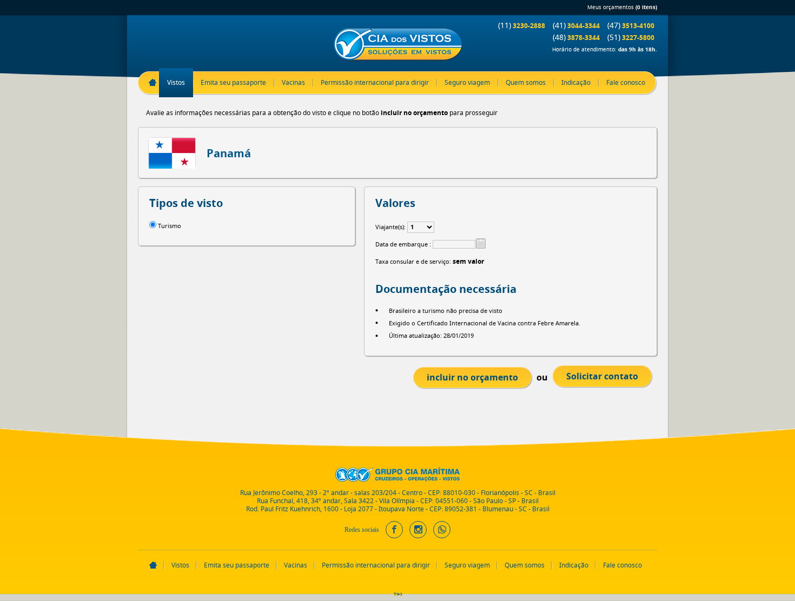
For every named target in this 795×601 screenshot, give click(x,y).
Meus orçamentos (622, 7)
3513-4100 (630, 25)
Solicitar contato (602, 376)
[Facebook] (394, 533)
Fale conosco (625, 82)
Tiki (398, 597)
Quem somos (526, 82)
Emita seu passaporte (233, 82)
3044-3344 (576, 25)
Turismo (169, 226)
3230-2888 (521, 25)
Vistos (176, 82)
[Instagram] (418, 533)
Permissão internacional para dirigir (375, 82)
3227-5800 (630, 37)
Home (152, 82)
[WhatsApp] (442, 533)
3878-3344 (576, 37)
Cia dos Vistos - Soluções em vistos (397, 45)
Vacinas (293, 82)
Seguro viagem (467, 82)
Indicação (576, 82)
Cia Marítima (397, 475)
